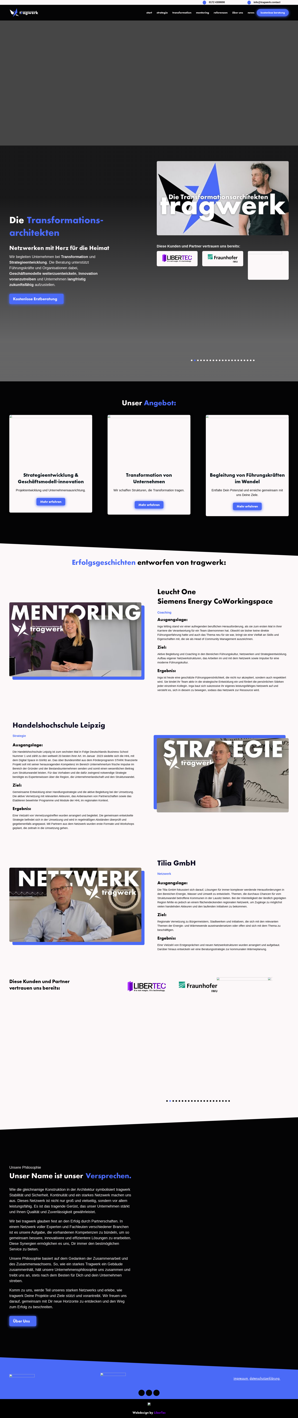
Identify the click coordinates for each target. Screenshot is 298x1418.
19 (247, 360)
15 (235, 360)
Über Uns (23, 1321)
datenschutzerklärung (265, 1378)
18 (244, 360)
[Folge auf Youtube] (156, 1393)
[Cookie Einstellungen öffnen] (7, 1414)
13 (229, 360)
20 (250, 360)
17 (241, 360)
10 (219, 360)
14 (232, 360)
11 (223, 360)
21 (254, 360)
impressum (241, 1378)
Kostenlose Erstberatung (36, 298)
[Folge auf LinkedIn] (141, 1393)
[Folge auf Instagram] (149, 1393)
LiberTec (160, 1413)
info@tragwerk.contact (267, 2)
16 (238, 360)
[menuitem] (149, 12)
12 (226, 360)
